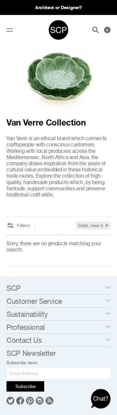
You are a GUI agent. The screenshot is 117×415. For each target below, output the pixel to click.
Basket (107, 30)
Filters (23, 225)
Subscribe (25, 386)
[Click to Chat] (100, 398)
